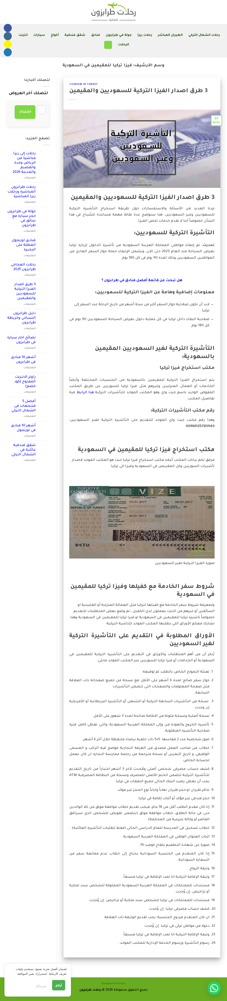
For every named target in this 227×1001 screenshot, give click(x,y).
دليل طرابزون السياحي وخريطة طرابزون (21, 318)
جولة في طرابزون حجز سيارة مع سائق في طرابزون (21, 218)
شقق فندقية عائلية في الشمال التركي (23, 450)
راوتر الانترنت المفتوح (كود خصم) (25, 381)
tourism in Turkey (83, 84)
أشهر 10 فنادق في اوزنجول (23, 428)
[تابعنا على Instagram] (8, 36)
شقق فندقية (75, 35)
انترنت (23, 35)
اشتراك (25, 112)
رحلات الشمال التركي (204, 35)
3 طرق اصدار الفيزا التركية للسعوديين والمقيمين (138, 91)
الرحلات (123, 45)
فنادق (95, 35)
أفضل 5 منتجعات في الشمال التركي (23, 406)
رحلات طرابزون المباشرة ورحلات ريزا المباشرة (22, 191)
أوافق (58, 985)
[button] (108, 45)
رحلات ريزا (144, 35)
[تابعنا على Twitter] (8, 52)
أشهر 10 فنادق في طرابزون (23, 360)
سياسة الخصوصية (113, 983)
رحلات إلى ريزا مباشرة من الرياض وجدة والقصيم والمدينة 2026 (24, 163)
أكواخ (55, 35)
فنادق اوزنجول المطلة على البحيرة (24, 245)
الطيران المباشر (170, 35)
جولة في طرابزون (119, 35)
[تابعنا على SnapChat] (8, 44)
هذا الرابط (85, 393)
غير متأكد (41, 986)
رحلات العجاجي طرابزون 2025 (23, 267)
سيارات (39, 35)
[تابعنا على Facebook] (8, 28)
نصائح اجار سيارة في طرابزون (21, 340)
